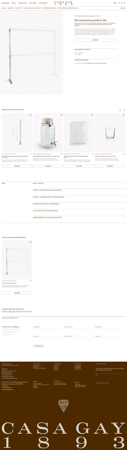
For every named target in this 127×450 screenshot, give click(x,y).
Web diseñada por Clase (102, 382)
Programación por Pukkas (102, 383)
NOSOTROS (33, 3)
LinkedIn (78, 367)
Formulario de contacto (39, 368)
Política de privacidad (80, 385)
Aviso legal (77, 384)
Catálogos (35, 387)
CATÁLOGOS (22, 3)
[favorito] (115, 16)
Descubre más (37, 365)
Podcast (56, 369)
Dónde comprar (37, 383)
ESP (115, 3)
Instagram (78, 366)
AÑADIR (95, 40)
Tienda (35, 386)
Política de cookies (80, 386)
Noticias (56, 368)
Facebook (78, 369)
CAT (97, 364)
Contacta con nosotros (60, 383)
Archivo (56, 367)
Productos (35, 367)
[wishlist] (124, 3)
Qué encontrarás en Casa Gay (41, 384)
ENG (104, 364)
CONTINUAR (38, 346)
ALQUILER (5, 3)
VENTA (13, 3)
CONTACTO (43, 3)
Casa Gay (56, 365)
